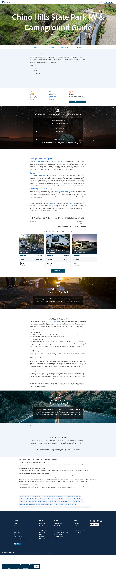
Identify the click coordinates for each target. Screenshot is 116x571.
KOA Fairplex (33, 221)
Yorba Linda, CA (52, 96)
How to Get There (65, 47)
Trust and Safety (17, 525)
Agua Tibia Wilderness (78, 501)
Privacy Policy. (26, 568)
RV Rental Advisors (58, 536)
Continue (77, 101)
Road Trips (41, 534)
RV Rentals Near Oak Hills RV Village (28, 501)
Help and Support (58, 530)
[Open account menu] (100, 2)
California (44, 53)
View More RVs (58, 270)
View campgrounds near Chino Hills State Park (72, 226)
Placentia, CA (52, 101)
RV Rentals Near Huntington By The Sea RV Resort (31, 507)
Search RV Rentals (58, 523)
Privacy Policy (25, 553)
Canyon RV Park (41, 175)
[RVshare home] (6, 2)
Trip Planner (79, 47)
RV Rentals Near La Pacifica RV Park (73, 496)
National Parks (42, 523)
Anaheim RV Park (72, 203)
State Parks (38, 53)
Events (40, 528)
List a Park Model (77, 525)
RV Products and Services (79, 530)
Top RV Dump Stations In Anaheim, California (30, 496)
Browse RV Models (58, 534)
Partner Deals (42, 541)
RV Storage (41, 536)
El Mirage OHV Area (42, 501)
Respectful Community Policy (35, 553)
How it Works (17, 532)
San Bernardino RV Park (81, 222)
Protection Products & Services (61, 532)
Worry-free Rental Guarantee (61, 525)
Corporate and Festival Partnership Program (24, 541)
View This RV (31, 260)
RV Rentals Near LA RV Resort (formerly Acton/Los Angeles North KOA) (36, 504)
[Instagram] (95, 520)
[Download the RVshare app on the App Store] (94, 524)
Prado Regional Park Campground (61, 191)
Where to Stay (37, 47)
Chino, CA (51, 99)
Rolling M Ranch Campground (55, 161)
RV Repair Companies (44, 538)
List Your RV (109, 2)
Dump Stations (42, 532)
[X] (101, 520)
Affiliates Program (18, 536)
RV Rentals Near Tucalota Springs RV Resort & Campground (76, 507)
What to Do (51, 47)
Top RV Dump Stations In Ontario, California (52, 496)
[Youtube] (98, 520)
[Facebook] (91, 520)
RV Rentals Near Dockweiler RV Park (53, 507)
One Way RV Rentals (58, 528)
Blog (15, 534)
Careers (15, 528)
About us (16, 523)
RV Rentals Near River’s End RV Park (56, 498)
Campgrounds (42, 530)
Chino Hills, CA (52, 97)
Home (32, 53)
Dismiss (37, 566)
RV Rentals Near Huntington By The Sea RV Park (65, 504)
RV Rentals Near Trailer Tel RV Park (74, 498)
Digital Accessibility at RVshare (47, 553)
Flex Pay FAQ (57, 538)
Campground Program (19, 538)
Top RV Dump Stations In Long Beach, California (60, 501)
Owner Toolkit (76, 528)
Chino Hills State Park (38, 161)
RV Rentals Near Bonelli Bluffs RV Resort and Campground (33, 498)
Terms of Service (18, 553)
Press (15, 530)
